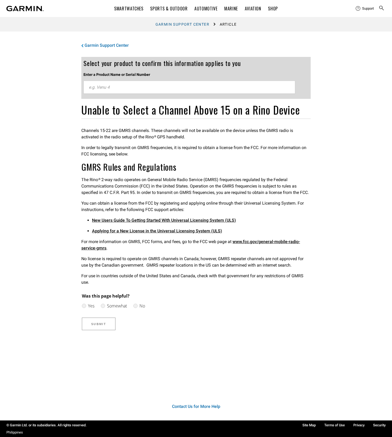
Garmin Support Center (182, 24)
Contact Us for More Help (196, 406)
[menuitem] (365, 8)
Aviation (253, 8)
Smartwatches (128, 8)
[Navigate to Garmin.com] (25, 8)
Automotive (205, 8)
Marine (231, 8)
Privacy (359, 425)
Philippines (14, 432)
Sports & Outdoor (168, 8)
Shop (273, 8)
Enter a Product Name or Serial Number (116, 74)
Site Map (309, 425)
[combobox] (189, 87)
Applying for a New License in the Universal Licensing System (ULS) (157, 230)
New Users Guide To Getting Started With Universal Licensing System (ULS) (164, 220)
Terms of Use (334, 425)
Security (379, 425)
